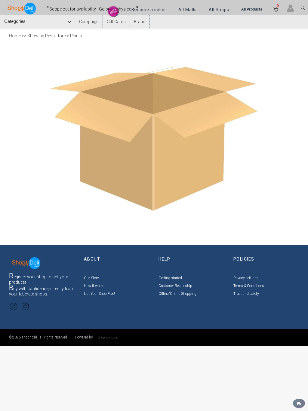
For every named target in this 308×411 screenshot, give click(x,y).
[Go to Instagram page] (25, 306)
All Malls (187, 9)
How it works (94, 286)
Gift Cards (116, 21)
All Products (251, 9)
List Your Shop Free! (99, 294)
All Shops (219, 9)
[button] (275, 10)
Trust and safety (246, 294)
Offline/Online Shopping (177, 294)
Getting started (170, 278)
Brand (139, 21)
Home (15, 35)
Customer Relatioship (175, 286)
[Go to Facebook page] (13, 306)
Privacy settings (245, 278)
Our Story (91, 278)
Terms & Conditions (248, 286)
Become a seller (148, 9)
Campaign (89, 21)
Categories (16, 21)
